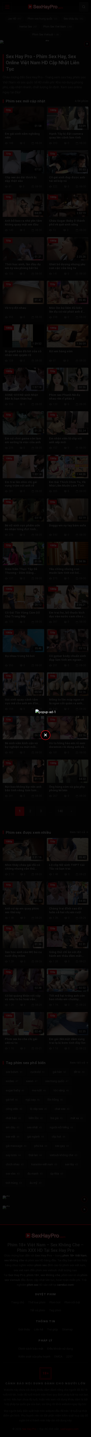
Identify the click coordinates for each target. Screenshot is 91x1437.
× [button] (45, 735)
